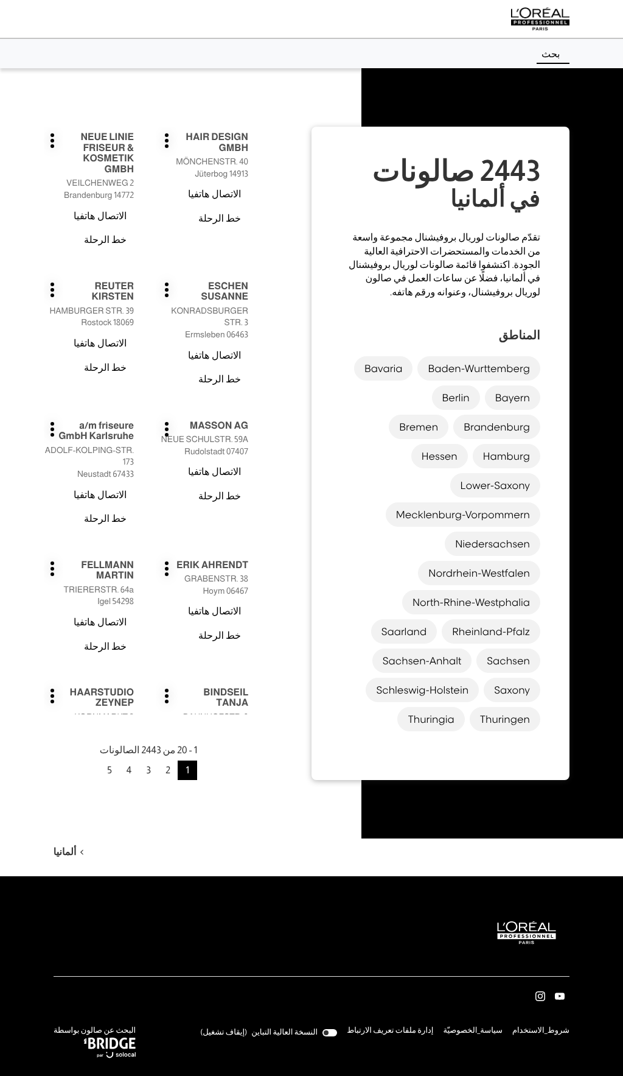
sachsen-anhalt (422, 661)
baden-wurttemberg (479, 368)
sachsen (508, 661)
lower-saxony (495, 485)
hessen (440, 456)
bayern (512, 398)
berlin (456, 398)
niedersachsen (492, 544)
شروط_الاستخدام (540, 1031)
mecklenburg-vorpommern (463, 514)
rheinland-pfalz (491, 631)
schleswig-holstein (422, 690)
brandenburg (497, 427)
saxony (512, 690)
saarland (404, 631)
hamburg (506, 456)
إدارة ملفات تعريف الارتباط (390, 1030)
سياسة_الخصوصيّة (473, 1031)
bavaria (383, 368)
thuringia (431, 719)
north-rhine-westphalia (471, 602)
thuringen (505, 719)
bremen (418, 427)
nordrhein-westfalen (479, 573)
